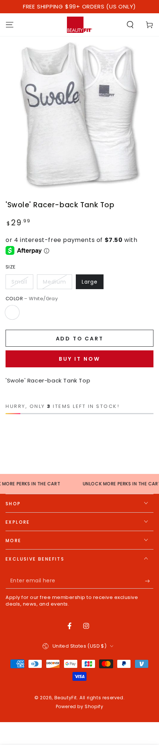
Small (19, 281)
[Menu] (9, 24)
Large (90, 281)
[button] (130, 24)
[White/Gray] (12, 312)
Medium (54, 281)
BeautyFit (65, 697)
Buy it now (79, 359)
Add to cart (80, 338)
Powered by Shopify (80, 707)
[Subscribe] (149, 581)
